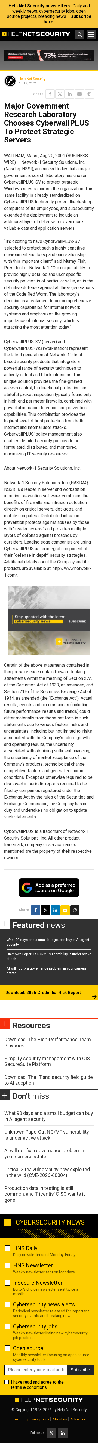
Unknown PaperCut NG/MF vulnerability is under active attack (46, 1135)
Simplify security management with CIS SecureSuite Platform (47, 1061)
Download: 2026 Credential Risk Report (43, 992)
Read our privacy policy (31, 1419)
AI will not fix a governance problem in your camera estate (44, 1153)
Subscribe (80, 1369)
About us (60, 1419)
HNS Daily (25, 1248)
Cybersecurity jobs (35, 1326)
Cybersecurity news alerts (44, 1304)
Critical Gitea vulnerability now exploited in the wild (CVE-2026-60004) (47, 1172)
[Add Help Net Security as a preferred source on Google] (89, 94)
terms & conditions (29, 1387)
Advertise (78, 1419)
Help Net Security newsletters (39, 6)
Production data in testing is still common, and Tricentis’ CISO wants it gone (44, 1194)
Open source (28, 1348)
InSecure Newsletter (38, 1282)
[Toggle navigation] (91, 34)
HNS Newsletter (33, 1265)
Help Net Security (32, 79)
